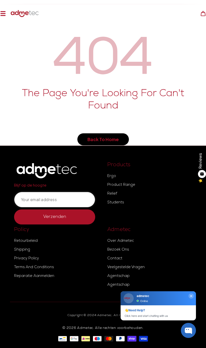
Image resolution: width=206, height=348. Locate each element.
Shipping (22, 250)
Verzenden (54, 217)
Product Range (121, 185)
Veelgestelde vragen (126, 267)
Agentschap (118, 276)
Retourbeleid (26, 241)
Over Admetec (120, 241)
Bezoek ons (118, 250)
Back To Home (103, 139)
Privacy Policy (26, 258)
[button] (3, 14)
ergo (111, 176)
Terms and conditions (34, 267)
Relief (112, 194)
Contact (114, 258)
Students (115, 202)
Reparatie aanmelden (34, 276)
